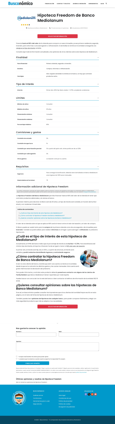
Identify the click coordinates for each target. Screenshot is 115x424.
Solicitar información (57, 36)
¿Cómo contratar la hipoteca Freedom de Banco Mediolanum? (42, 216)
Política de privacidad (65, 401)
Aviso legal (62, 395)
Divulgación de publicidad (89, 192)
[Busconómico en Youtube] (95, 394)
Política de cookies (64, 404)
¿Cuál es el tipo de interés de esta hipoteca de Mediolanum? (41, 213)
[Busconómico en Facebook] (85, 394)
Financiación (49, 3)
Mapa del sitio (37, 404)
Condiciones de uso (65, 398)
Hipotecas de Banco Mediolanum (37, 28)
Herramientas (93, 3)
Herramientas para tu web (41, 401)
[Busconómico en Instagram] (92, 394)
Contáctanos (37, 398)
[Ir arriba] (111, 421)
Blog (102, 3)
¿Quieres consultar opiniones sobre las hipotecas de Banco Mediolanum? (46, 218)
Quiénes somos (38, 395)
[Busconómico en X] (89, 394)
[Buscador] (106, 3)
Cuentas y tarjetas (63, 3)
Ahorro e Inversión (79, 3)
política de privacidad (81, 372)
